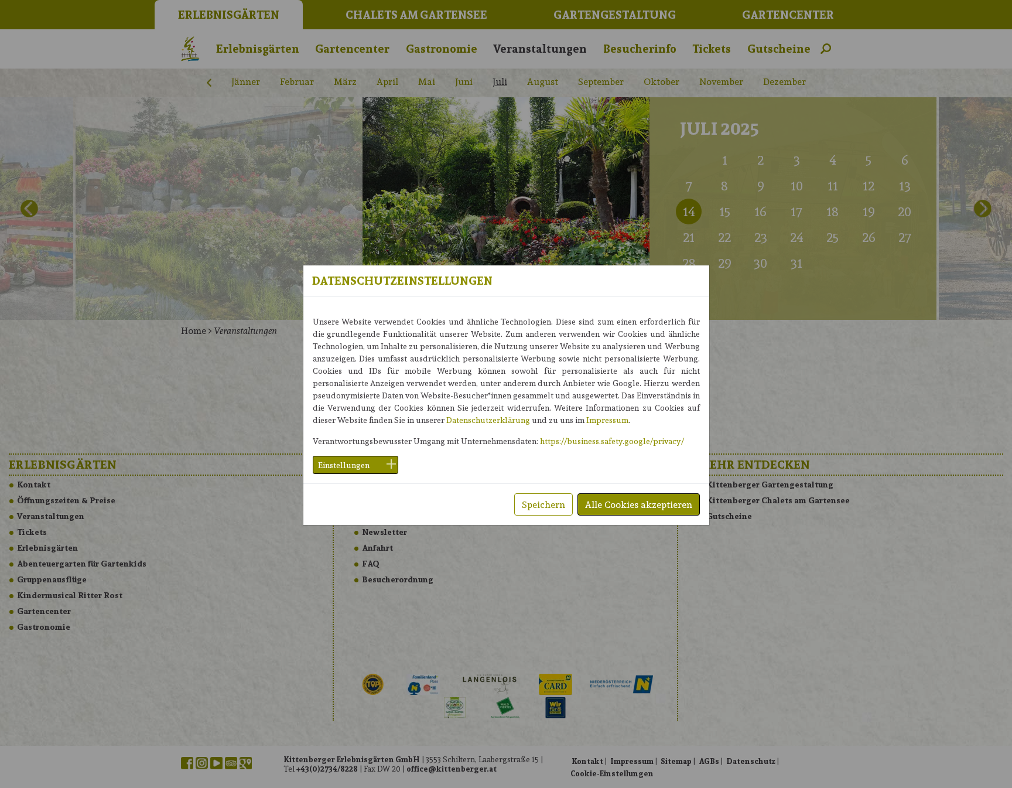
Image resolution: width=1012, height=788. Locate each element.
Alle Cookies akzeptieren (638, 504)
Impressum (607, 419)
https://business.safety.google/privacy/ (612, 440)
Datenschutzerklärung (488, 419)
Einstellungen (344, 464)
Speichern (543, 504)
